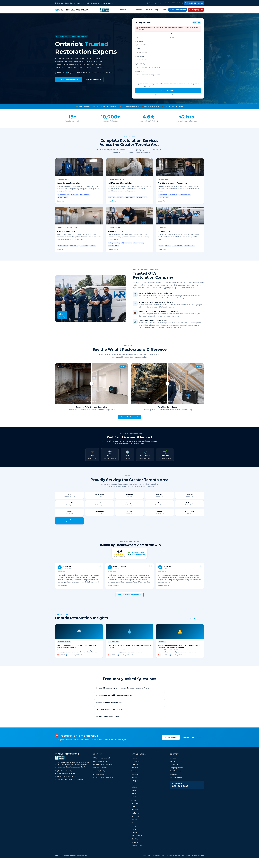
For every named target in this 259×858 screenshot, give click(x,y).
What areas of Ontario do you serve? (110, 709)
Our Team (173, 761)
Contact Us (173, 774)
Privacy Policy (146, 855)
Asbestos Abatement (100, 768)
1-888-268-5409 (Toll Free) (66, 773)
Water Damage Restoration (102, 758)
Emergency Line (197, 10)
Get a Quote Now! (176, 777)
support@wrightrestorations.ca (67, 776)
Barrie (133, 806)
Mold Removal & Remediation (103, 764)
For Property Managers (158, 855)
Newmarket (135, 803)
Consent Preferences (198, 855)
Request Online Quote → (192, 737)
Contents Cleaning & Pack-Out (103, 777)
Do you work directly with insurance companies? (114, 695)
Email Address (139, 49)
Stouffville (135, 839)
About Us (148, 10)
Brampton (135, 764)
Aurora (134, 800)
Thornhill (134, 819)
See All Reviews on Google (128, 595)
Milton (134, 829)
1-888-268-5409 (175, 3)
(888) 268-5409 (195, 3)
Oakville (134, 777)
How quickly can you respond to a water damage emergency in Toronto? (123, 688)
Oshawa (134, 794)
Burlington (135, 781)
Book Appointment (179, 10)
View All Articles (196, 619)
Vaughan (134, 771)
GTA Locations (136, 10)
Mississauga (136, 761)
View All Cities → (138, 845)
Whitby (134, 790)
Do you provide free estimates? (107, 716)
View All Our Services (128, 417)
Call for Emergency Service (69, 79)
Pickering (134, 787)
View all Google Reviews (137, 552)
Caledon (134, 826)
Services (123, 10)
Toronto (134, 758)
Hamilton (134, 797)
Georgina (134, 832)
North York (135, 816)
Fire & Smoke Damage (100, 761)
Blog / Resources (175, 771)
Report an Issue (186, 855)
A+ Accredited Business (136, 554)
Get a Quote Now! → (168, 91)
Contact (163, 10)
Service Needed (139, 56)
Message (140, 71)
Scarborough (136, 813)
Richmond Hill (136, 774)
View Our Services (92, 79)
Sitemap (177, 855)
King (133, 823)
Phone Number (139, 41)
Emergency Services (176, 768)
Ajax (133, 784)
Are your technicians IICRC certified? (109, 702)
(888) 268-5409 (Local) (64, 771)
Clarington (135, 842)
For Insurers (170, 855)
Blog (156, 10)
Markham (135, 768)
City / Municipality (140, 64)
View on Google (62, 585)
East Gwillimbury (137, 836)
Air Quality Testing (99, 771)
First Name (138, 34)
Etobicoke (135, 810)
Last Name (172, 34)
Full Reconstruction (99, 774)
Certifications (174, 764)
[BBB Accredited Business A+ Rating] (104, 10)
